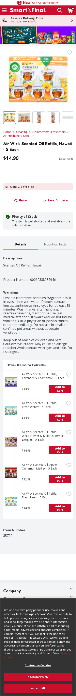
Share (22, 200)
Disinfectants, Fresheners (49, 132)
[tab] (20, 244)
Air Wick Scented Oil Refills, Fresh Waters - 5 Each (40, 405)
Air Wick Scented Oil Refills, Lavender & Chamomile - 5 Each (43, 376)
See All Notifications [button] (45, 3)
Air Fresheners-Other (17, 136)
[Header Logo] (27, 10)
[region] (38, 647)
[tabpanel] (38, 394)
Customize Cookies (38, 665)
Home (7, 132)
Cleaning (21, 132)
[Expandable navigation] (4, 10)
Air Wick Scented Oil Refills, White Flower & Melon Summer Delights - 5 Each (43, 435)
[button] (59, 10)
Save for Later (58, 200)
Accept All (38, 688)
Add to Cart (60, 389)
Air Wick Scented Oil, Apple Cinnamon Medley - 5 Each (40, 466)
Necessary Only (38, 677)
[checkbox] (69, 52)
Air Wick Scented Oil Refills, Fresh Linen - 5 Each (40, 495)
